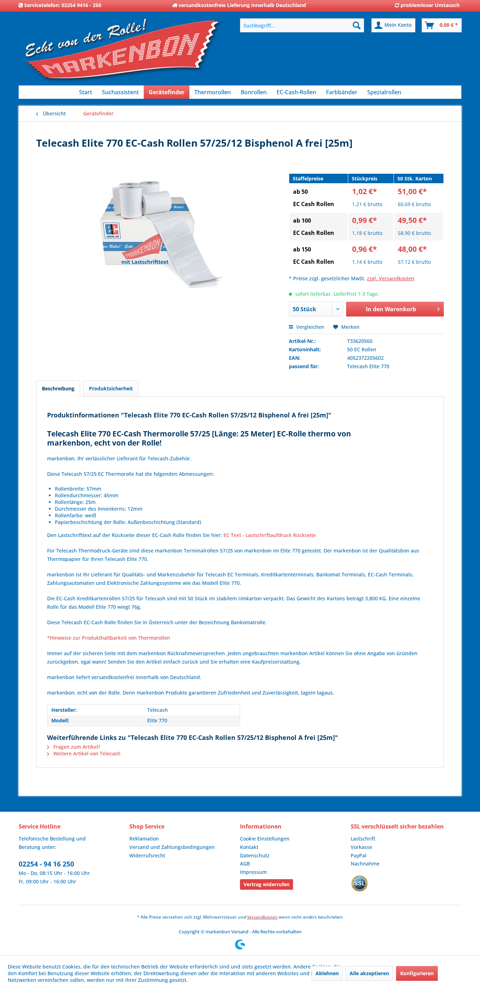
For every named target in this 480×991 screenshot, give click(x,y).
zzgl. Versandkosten (390, 278)
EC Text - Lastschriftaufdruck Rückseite (269, 535)
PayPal (359, 855)
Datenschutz (255, 855)
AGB (245, 863)
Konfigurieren (417, 973)
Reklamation (144, 838)
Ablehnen (327, 973)
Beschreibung (58, 388)
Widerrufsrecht (147, 855)
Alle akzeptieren (369, 973)
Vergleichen (309, 327)
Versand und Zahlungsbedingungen (172, 847)
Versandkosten (262, 917)
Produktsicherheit (111, 388)
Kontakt (249, 847)
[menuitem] (302, 25)
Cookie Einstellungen (265, 838)
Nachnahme (365, 863)
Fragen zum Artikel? (76, 746)
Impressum (253, 872)
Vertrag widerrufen (267, 884)
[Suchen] (356, 25)
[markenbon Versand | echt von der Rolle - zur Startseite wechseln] (122, 53)
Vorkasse (361, 847)
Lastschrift (363, 838)
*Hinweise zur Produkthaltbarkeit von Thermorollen (108, 637)
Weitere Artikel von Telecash (86, 753)
